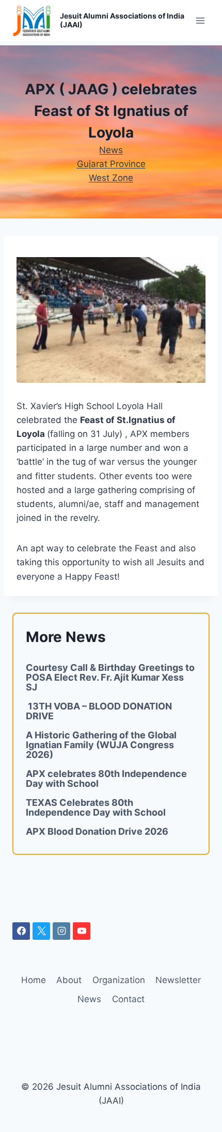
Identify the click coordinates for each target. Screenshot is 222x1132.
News (111, 150)
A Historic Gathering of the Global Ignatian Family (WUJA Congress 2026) (101, 744)
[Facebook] (21, 931)
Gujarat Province (111, 164)
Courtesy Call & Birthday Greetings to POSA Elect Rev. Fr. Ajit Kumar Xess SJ (110, 677)
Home (33, 980)
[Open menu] (200, 20)
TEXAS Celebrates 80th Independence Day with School (96, 807)
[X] (41, 931)
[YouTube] (81, 931)
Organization (118, 980)
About (69, 980)
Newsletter (178, 980)
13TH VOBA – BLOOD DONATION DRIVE (99, 711)
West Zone (111, 178)
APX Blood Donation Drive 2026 (97, 831)
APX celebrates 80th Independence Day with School (106, 778)
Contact (128, 999)
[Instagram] (61, 931)
